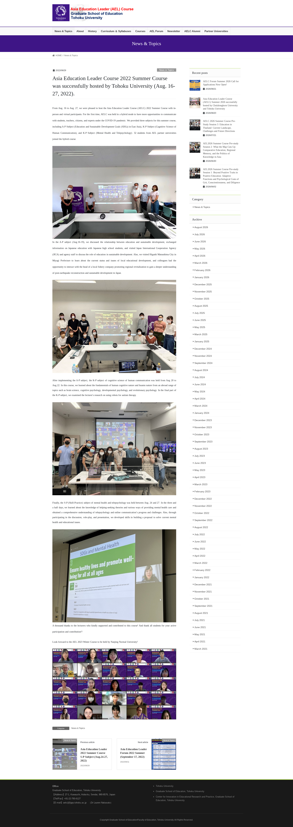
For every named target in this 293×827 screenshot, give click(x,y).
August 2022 (201, 527)
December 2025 (203, 284)
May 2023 (199, 470)
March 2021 (200, 648)
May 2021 (199, 634)
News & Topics (63, 31)
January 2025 (201, 341)
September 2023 (203, 441)
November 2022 (203, 506)
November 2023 (203, 427)
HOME (59, 55)
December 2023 (203, 420)
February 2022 (202, 570)
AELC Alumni (192, 31)
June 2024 (200, 384)
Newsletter (173, 31)
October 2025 (201, 298)
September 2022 (203, 520)
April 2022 (199, 555)
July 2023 (199, 455)
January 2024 (201, 413)
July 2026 (199, 234)
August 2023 (201, 448)
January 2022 (201, 577)
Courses (140, 31)
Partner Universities (216, 31)
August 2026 (201, 227)
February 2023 (202, 491)
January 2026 (201, 277)
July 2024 (199, 377)
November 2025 (203, 291)
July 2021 (199, 620)
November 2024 (203, 356)
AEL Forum (156, 31)
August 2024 (201, 370)
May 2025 (199, 327)
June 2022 (200, 541)
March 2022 (200, 563)
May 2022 (199, 548)
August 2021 (201, 613)
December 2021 (203, 584)
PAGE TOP (283, 799)
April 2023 (199, 477)
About (80, 31)
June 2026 (200, 241)
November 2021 (203, 591)
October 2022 (201, 513)
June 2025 (200, 320)
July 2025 (199, 313)
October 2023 (201, 434)
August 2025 (201, 305)
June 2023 (200, 463)
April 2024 (199, 398)
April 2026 (199, 255)
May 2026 (199, 248)
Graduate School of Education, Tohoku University (180, 791)
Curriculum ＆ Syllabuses (116, 31)
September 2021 (203, 606)
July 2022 (199, 534)
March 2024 (200, 405)
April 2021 (199, 641)
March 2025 (200, 334)
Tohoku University (164, 786)
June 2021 (200, 627)
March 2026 (200, 263)
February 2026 (202, 270)
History (92, 31)
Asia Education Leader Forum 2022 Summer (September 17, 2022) (133, 753)
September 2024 (203, 363)
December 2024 (203, 348)
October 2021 (201, 598)
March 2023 (200, 484)
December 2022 (203, 498)
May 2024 (199, 391)
